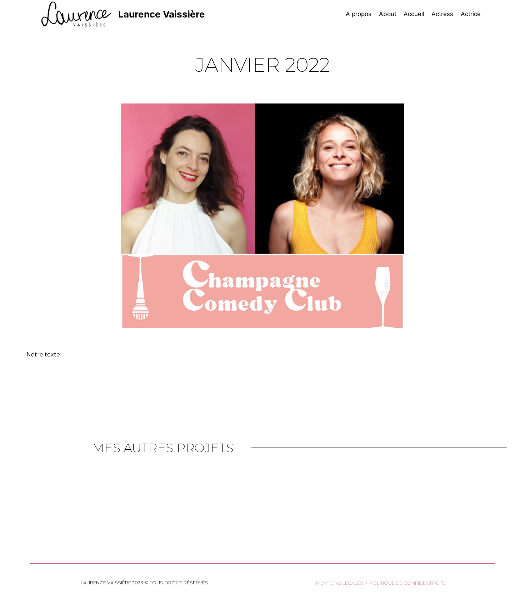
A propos (358, 14)
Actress (442, 14)
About (387, 14)
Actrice (471, 14)
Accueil (414, 14)
